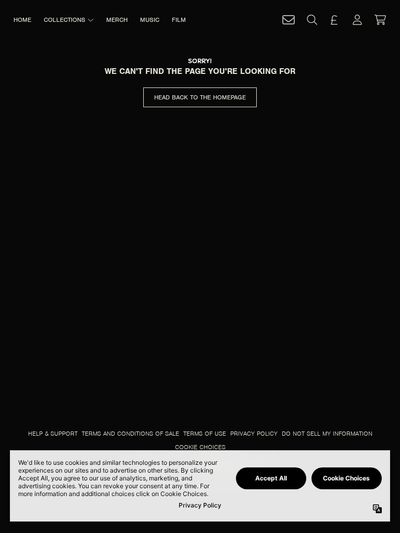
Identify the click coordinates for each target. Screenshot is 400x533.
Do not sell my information (327, 433)
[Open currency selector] (334, 19)
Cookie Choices (200, 447)
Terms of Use (204, 433)
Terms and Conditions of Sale (130, 433)
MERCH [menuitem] (117, 20)
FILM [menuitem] (179, 20)
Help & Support (53, 433)
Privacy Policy (254, 433)
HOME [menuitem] (22, 20)
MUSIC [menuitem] (149, 20)
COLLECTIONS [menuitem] (64, 20)
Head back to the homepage (200, 97)
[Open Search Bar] (311, 20)
